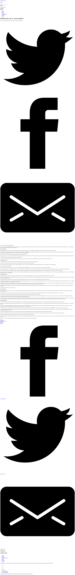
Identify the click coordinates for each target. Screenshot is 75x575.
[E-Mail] (37, 208)
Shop (3, 16)
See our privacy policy (5, 572)
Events (3, 15)
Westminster (2, 320)
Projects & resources (5, 557)
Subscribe (2, 8)
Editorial (1, 323)
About (3, 11)
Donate (1, 9)
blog (2, 13)
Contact (3, 561)
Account (1, 2)
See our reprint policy (5, 571)
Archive (3, 12)
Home (3, 555)
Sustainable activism (3, 321)
